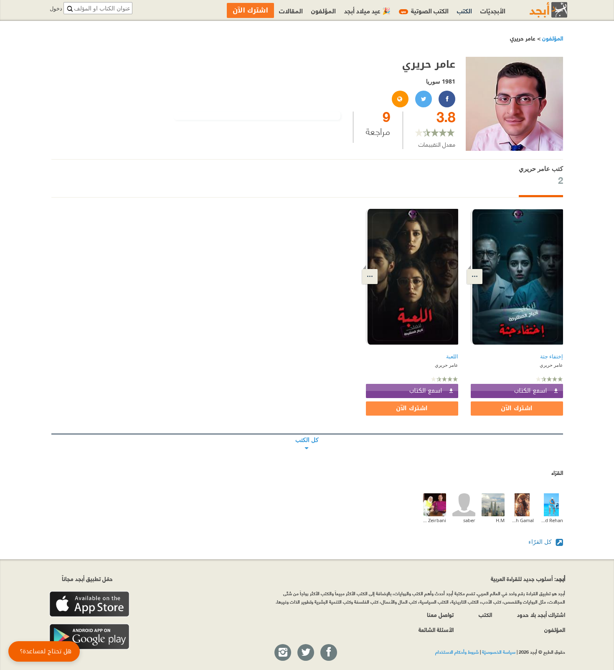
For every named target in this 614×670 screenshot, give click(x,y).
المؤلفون (551, 38)
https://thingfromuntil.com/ (399, 99)
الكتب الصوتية (425, 10)
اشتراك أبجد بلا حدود (541, 614)
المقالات (291, 10)
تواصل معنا (440, 614)
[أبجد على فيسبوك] (328, 653)
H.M (500, 520)
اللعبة (452, 356)
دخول (56, 8)
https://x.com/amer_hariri (423, 99)
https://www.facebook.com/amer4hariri (446, 99)
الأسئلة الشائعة (436, 629)
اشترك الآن (517, 408)
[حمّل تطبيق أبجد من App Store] (89, 604)
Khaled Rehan (551, 520)
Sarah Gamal (522, 520)
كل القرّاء (540, 542)
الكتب (464, 10)
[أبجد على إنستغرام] (282, 653)
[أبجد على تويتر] (305, 653)
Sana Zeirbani (434, 520)
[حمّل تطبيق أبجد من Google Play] (89, 637)
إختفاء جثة (551, 356)
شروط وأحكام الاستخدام (457, 651)
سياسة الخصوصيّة (498, 651)
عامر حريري (551, 365)
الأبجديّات (492, 10)
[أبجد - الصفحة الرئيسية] (538, 10)
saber (469, 520)
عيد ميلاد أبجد (367, 10)
